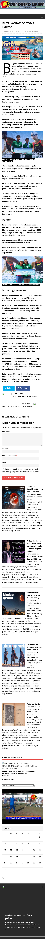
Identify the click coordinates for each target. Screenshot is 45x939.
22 (34, 856)
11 (11, 850)
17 (5, 856)
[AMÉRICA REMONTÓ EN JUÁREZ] (22, 898)
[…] (6, 929)
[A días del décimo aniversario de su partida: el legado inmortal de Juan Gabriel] (13, 562)
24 (5, 863)
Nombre (5, 449)
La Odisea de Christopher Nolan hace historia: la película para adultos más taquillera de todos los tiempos (34, 652)
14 (28, 850)
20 (22, 856)
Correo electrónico (9, 455)
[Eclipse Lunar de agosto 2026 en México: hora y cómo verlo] (13, 614)
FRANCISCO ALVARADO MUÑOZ (27, 32)
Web (4, 462)
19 (17, 856)
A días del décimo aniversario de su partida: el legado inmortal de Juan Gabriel (34, 546)
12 (17, 850)
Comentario (6, 431)
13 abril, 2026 (8, 32)
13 (22, 850)
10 (5, 850)
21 (28, 856)
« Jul (3, 877)
